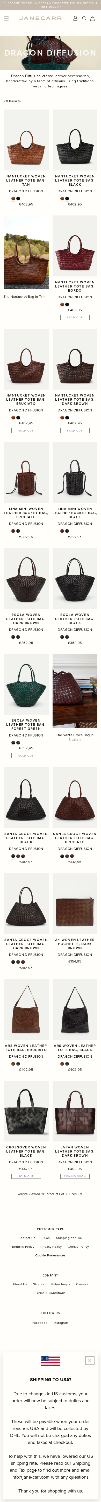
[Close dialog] (96, 719)
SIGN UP (74, 762)
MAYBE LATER (75, 769)
